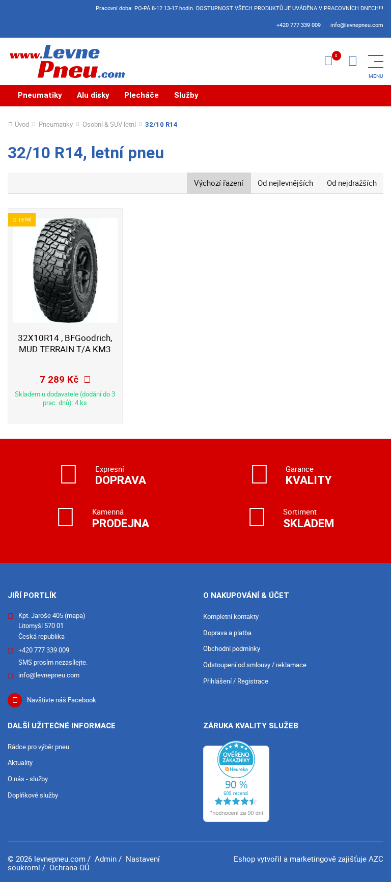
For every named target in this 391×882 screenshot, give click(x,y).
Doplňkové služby (33, 795)
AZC (376, 858)
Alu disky (93, 95)
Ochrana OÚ (69, 867)
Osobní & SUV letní (109, 124)
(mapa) (75, 615)
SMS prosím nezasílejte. (53, 662)
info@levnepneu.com (356, 25)
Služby (186, 95)
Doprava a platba (227, 632)
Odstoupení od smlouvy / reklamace (254, 664)
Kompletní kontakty (231, 616)
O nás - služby (28, 778)
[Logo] (66, 61)
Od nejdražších (352, 183)
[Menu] (353, 61)
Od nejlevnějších (285, 183)
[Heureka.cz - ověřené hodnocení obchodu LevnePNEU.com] (236, 780)
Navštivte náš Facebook (61, 699)
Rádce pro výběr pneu (38, 746)
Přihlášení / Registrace (235, 681)
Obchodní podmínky (231, 648)
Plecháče (141, 95)
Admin (106, 858)
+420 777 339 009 (298, 25)
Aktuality (20, 762)
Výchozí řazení (218, 183)
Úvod (22, 124)
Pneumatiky (40, 95)
